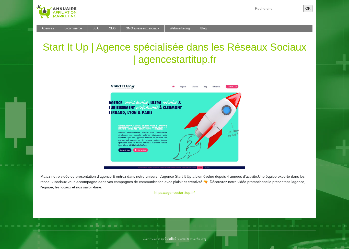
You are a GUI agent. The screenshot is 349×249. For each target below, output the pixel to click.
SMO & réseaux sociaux (142, 28)
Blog (203, 28)
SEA (95, 28)
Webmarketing (180, 28)
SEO (112, 28)
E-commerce (73, 28)
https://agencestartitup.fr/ (174, 192)
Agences (48, 28)
